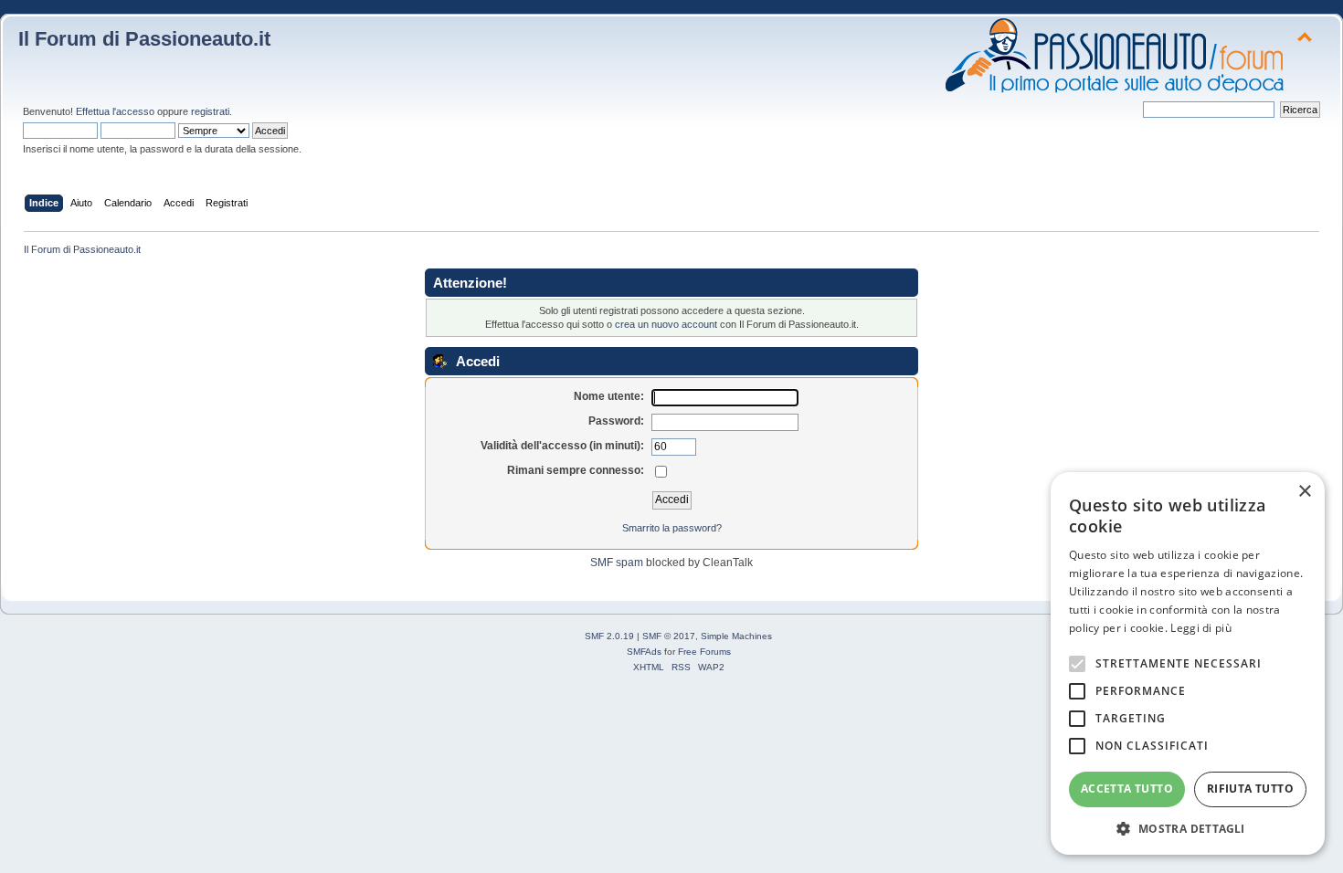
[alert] (1188, 663)
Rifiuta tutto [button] (1250, 788)
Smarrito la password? (672, 527)
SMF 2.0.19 (609, 636)
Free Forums (704, 652)
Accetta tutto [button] (1127, 788)
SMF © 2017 (668, 636)
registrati (210, 111)
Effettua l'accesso (115, 111)
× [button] (1304, 492)
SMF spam (616, 562)
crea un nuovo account (666, 324)
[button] (1187, 827)
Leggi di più (1201, 628)
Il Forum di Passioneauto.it (144, 38)
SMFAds (644, 652)
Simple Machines (736, 636)
